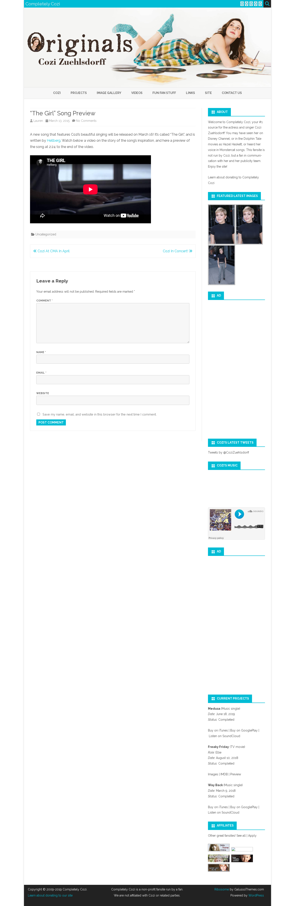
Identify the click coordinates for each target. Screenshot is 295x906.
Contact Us (232, 93)
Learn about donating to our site (50, 895)
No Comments (86, 120)
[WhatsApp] (260, 3)
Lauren (38, 120)
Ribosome (221, 889)
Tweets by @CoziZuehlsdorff (228, 452)
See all (241, 835)
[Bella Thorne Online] (219, 850)
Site (208, 93)
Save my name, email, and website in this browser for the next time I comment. (100, 414)
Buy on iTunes (218, 730)
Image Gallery (109, 93)
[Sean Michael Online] (242, 861)
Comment (44, 300)
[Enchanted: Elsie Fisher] (219, 861)
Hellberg (53, 140)
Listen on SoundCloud (224, 736)
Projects (79, 93)
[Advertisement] (236, 368)
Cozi (57, 93)
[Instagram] (255, 3)
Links (190, 93)
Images (213, 774)
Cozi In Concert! (176, 251)
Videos (137, 93)
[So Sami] (242, 850)
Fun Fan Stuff (164, 93)
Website (42, 393)
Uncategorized (45, 234)
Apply (252, 835)
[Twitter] (242, 3)
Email (41, 372)
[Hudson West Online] (219, 870)
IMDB (224, 774)
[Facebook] (246, 3)
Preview (235, 774)
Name (41, 352)
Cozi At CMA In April (53, 251)
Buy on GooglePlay (244, 730)
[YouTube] (251, 3)
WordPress (255, 895)
